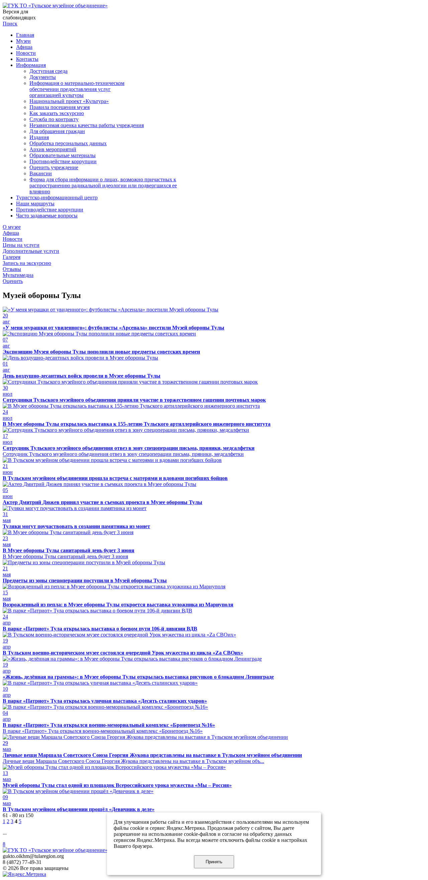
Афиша (24, 47)
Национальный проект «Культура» (69, 101)
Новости (26, 53)
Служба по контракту (54, 119)
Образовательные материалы (62, 155)
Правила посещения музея (59, 107)
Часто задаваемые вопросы (47, 215)
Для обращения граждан (57, 131)
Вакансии (40, 173)
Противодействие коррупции (63, 161)
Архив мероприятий (52, 149)
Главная (25, 35)
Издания (39, 137)
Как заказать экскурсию (56, 113)
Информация (31, 65)
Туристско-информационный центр (57, 197)
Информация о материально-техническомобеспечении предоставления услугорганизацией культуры (76, 89)
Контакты (27, 59)
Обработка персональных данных (68, 143)
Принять (214, 861)
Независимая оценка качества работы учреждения (86, 125)
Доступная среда (48, 71)
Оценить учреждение (53, 167)
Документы (42, 77)
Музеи (23, 41)
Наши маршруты (35, 203)
